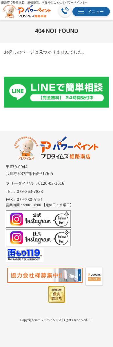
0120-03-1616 (51, 183)
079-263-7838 (30, 191)
